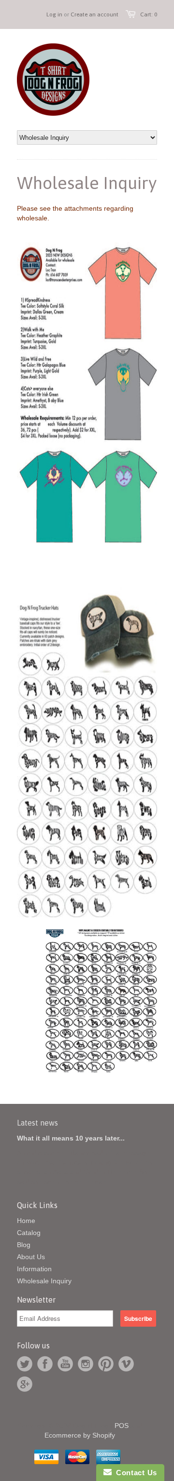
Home (26, 1220)
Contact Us (134, 1472)
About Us (31, 1257)
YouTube (65, 1364)
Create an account (94, 14)
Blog (23, 1245)
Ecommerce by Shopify (79, 1435)
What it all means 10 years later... (71, 1138)
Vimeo (126, 1364)
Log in (54, 14)
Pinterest (106, 1364)
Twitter (24, 1364)
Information (34, 1269)
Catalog (29, 1232)
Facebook (45, 1364)
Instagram (85, 1364)
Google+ (24, 1384)
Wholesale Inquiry (44, 1281)
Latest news (37, 1122)
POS (122, 1425)
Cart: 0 (148, 14)
